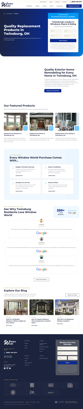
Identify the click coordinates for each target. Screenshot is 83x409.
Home (4, 13)
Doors (37, 6)
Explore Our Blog (72, 295)
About (51, 6)
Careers (40, 351)
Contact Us (27, 365)
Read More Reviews (41, 279)
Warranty (26, 358)
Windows (29, 6)
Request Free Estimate (53, 90)
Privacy (38, 402)
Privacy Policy (21, 404)
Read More (9, 325)
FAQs (26, 360)
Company (41, 340)
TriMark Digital (75, 402)
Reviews (57, 1)
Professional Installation (44, 346)
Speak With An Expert (43, 358)
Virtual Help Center (28, 362)
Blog (51, 1)
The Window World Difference (43, 344)
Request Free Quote (74, 6)
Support (27, 355)
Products (27, 340)
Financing (60, 6)
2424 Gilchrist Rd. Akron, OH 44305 (8, 356)
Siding (44, 6)
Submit (67, 362)
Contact (65, 1)
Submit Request (63, 40)
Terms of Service (26, 404)
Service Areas (43, 1)
